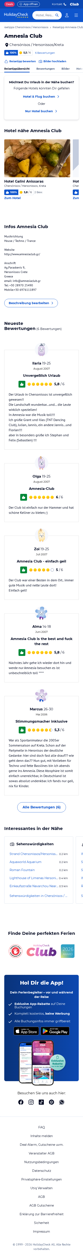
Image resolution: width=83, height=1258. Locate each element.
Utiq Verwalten (41, 1188)
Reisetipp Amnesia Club (68, 27)
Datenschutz (41, 1171)
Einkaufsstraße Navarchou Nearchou (34, 886)
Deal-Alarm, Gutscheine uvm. (41, 1145)
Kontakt (57, 4)
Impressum (41, 1231)
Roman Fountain (22, 870)
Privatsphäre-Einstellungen (41, 1179)
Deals (9, 4)
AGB (41, 1197)
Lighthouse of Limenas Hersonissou (34, 878)
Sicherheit (41, 1223)
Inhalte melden (41, 1136)
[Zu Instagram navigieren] (31, 1102)
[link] (67, 15)
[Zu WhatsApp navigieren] (61, 1102)
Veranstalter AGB (41, 1153)
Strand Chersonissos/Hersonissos (34, 854)
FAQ (41, 1127)
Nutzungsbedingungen (41, 1162)
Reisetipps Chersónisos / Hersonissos (24, 27)
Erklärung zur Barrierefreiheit (42, 1214)
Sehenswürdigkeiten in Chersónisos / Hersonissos (39, 896)
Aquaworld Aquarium (26, 862)
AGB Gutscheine (41, 1205)
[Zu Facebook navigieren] (20, 1102)
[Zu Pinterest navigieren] (51, 1102)
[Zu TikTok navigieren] (41, 1102)
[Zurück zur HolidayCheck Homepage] (16, 15)
